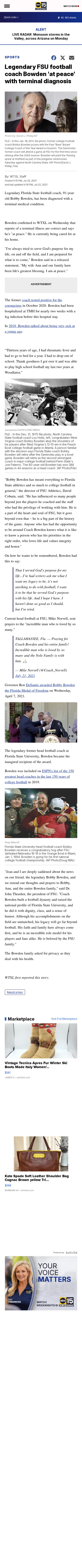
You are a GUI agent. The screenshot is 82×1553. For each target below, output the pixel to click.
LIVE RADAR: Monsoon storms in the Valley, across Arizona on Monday (41, 36)
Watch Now (70, 6)
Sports (12, 57)
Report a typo (15, 992)
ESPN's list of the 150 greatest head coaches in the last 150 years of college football (39, 776)
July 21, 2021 (25, 675)
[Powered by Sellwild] (71, 1252)
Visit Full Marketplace (64, 1019)
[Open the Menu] (6, 6)
